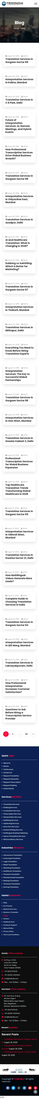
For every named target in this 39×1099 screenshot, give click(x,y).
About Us (6, 763)
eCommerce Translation (12, 855)
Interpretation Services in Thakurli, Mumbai (19, 309)
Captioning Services (11, 823)
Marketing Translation (11, 868)
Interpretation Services (12, 817)
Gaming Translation (11, 887)
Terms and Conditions (11, 935)
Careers (6, 919)
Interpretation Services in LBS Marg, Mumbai (19, 644)
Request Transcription (12, 782)
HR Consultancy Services (13, 839)
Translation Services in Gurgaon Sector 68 (19, 177)
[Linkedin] (24, 1088)
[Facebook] (8, 1088)
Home (16, 28)
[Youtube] (30, 1088)
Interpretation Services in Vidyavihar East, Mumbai (19, 199)
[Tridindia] (12, 3)
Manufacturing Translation (13, 877)
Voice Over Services (11, 827)
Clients (6, 766)
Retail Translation (10, 865)
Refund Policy (8, 928)
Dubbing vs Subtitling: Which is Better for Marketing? (18, 266)
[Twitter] (13, 1088)
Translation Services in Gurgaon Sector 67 (19, 288)
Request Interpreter (11, 779)
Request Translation (11, 776)
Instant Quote (8, 789)
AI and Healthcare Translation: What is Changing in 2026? (17, 243)
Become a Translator (10, 912)
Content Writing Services (13, 830)
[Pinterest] (35, 1088)
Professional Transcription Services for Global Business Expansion (19, 463)
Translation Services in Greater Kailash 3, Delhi (19, 440)
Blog (6, 915)
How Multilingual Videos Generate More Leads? (18, 578)
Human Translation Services (14, 836)
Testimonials (8, 769)
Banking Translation (11, 881)
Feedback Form (9, 922)
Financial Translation (11, 874)
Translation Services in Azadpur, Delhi (19, 221)
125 (26, 734)
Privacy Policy (8, 931)
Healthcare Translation (12, 871)
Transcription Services (12, 814)
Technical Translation (11, 884)
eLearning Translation (11, 858)
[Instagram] (19, 1088)
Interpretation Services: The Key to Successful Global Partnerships (17, 376)
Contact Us (7, 773)
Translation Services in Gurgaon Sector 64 (19, 624)
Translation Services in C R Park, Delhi (19, 101)
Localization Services (11, 811)
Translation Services (11, 804)
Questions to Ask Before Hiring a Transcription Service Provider (18, 714)
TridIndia (18, 1079)
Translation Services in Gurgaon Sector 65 (19, 513)
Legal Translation (10, 861)
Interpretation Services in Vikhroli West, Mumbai (19, 534)
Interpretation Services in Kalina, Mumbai (19, 81)
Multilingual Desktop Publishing (15, 833)
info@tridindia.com (11, 979)
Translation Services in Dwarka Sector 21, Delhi (19, 557)
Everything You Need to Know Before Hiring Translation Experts (19, 350)
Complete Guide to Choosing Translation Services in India (18, 601)
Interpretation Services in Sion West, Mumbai (19, 419)
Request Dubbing (10, 785)
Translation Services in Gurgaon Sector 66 (19, 399)
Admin (25, 56)
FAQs (5, 903)
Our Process (7, 906)
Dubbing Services (10, 807)
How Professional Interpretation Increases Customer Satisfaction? (17, 688)
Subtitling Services (10, 820)
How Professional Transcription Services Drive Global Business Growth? (19, 154)
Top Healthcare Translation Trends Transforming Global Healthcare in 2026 (17, 489)
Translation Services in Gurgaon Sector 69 (19, 61)
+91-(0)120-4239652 (12, 975)
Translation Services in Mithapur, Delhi (19, 329)
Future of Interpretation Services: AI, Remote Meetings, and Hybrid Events (18, 126)
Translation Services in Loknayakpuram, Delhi (19, 664)
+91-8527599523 (10, 971)
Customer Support (10, 925)
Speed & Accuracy (10, 909)
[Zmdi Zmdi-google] (35, 1092)
